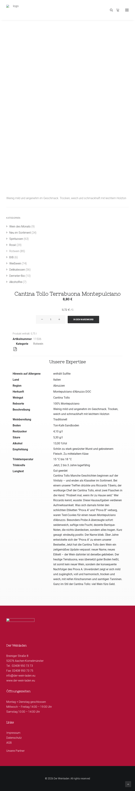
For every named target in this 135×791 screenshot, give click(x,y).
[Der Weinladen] (14, 10)
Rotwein (38, 343)
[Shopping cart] (116, 10)
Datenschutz (14, 737)
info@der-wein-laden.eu (20, 675)
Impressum (13, 732)
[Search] (110, 10)
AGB (9, 742)
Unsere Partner (15, 750)
